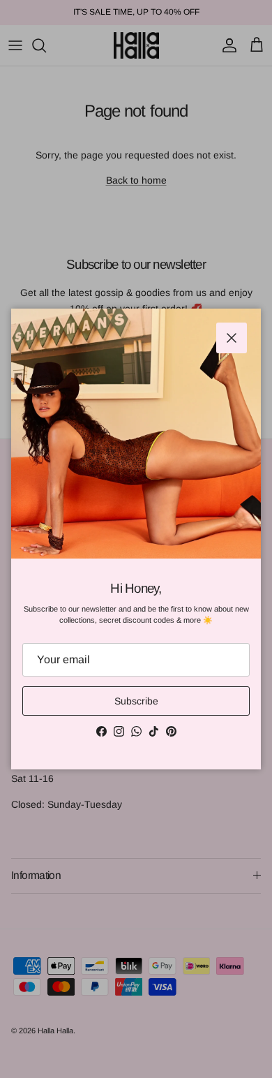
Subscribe (136, 701)
